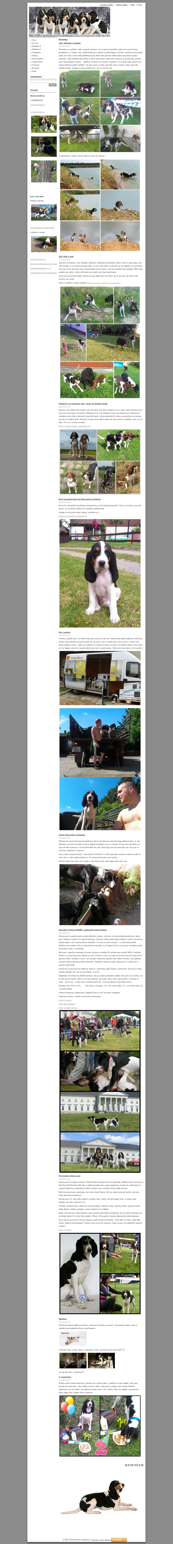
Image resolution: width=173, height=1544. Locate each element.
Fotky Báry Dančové (67, 1004)
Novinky (35, 43)
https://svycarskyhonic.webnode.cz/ (73, 516)
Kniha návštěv (37, 59)
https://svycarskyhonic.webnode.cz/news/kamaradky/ (104, 283)
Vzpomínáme (37, 62)
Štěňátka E (36, 49)
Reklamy (63, 1319)
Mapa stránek (122, 5)
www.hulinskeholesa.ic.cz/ (40, 268)
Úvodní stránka (107, 5)
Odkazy (35, 56)
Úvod (34, 40)
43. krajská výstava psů (69, 1176)
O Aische (35, 65)
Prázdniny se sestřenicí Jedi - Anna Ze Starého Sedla (83, 404)
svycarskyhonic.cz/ (38, 259)
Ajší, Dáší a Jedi (66, 256)
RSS (133, 5)
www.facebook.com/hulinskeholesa (44, 273)
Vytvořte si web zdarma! (100, 1540)
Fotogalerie (36, 52)
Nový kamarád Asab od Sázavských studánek (80, 499)
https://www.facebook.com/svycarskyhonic (47, 264)
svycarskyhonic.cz (37, 112)
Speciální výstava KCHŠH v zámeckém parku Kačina (83, 930)
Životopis (35, 68)
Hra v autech (64, 632)
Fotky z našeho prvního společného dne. (75, 426)
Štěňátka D (36, 46)
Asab (34, 71)
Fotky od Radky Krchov (68, 1008)
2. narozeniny (65, 1377)
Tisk (140, 5)
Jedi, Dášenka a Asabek (70, 43)
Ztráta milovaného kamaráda (72, 835)
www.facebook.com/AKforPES (42, 228)
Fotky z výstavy (65, 1000)
